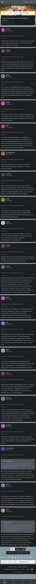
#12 (34, 306)
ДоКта (8, 349)
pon (7, 322)
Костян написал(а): (8, 461)
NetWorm (8, 425)
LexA (7, 509)
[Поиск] (34, 2)
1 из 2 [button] (12, 549)
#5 (34, 134)
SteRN (7, 102)
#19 (34, 493)
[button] (2, 2)
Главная (28, 569)
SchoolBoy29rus (10, 152)
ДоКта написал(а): (7, 522)
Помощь (22, 569)
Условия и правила (22, 566)
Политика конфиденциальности (11, 569)
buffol (7, 297)
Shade (7, 266)
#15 (34, 382)
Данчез (8, 484)
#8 (34, 208)
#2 (34, 59)
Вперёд (18, 549)
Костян (5, 22)
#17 (34, 434)
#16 (34, 407)
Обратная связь (12, 566)
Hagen (8, 222)
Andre (7, 199)
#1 (34, 38)
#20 (34, 518)
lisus (7, 372)
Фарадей (8, 398)
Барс (7, 125)
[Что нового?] (31, 2)
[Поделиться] (32, 38)
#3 (34, 84)
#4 (34, 111)
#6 (34, 162)
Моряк (8, 75)
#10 (34, 254)
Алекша (8, 173)
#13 (34, 331)
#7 (34, 183)
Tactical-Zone (10, 448)
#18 (34, 457)
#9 (34, 231)
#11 (34, 275)
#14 (34, 358)
